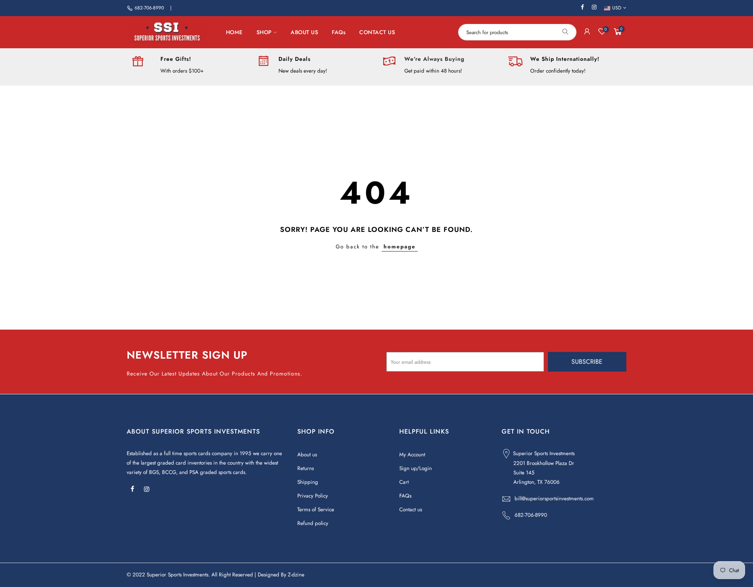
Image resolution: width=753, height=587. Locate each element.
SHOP (264, 32)
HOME (234, 32)
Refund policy (312, 523)
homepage (400, 246)
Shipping (307, 482)
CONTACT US (377, 32)
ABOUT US (304, 32)
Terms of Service (315, 509)
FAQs (339, 32)
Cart (404, 482)
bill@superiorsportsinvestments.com (554, 498)
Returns (305, 468)
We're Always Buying (434, 59)
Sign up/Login (415, 468)
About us (307, 454)
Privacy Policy (312, 495)
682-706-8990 (149, 7)
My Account (412, 454)
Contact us (410, 509)
